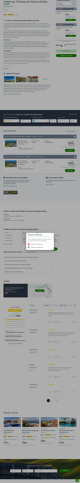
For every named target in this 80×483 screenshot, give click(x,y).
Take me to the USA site (37, 247)
